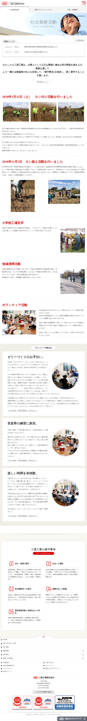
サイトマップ (50, 665)
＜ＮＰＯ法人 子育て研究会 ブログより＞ (22, 410)
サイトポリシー (8, 668)
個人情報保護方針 (8, 665)
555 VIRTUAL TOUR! (9, 643)
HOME (72, 16)
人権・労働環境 (72, 10)
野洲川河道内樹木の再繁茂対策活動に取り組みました (40, 46)
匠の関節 (6, 647)
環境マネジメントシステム (43, 10)
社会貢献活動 (14, 10)
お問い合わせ (50, 662)
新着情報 (6, 662)
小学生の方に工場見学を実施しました (36, 52)
